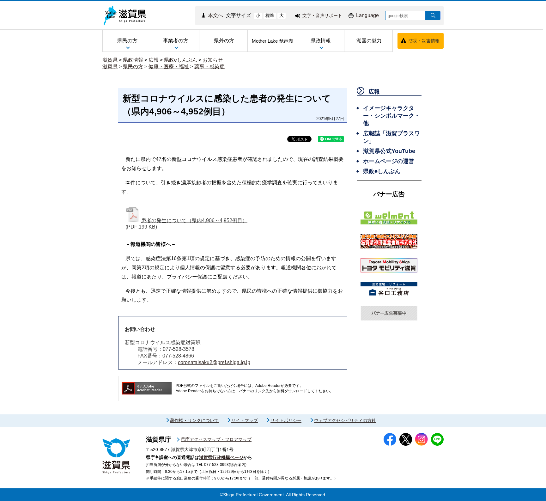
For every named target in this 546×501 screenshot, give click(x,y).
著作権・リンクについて (194, 420)
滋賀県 (110, 60)
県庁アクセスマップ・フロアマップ (216, 439)
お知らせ (213, 60)
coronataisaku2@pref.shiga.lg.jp (214, 362)
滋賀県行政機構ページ (221, 457)
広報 (154, 60)
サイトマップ (244, 420)
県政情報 (133, 60)
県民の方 (133, 66)
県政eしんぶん (180, 60)
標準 (269, 15)
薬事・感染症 (209, 66)
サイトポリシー (285, 420)
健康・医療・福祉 (169, 66)
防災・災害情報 (424, 40)
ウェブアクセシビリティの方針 (345, 420)
